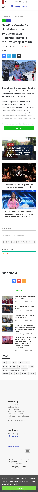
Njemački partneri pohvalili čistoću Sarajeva (24, 317)
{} (26, 242)
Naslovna (7, 16)
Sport (21, 16)
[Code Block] (21, 242)
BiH (4, 363)
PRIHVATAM (19, 488)
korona (5, 366)
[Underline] (8, 242)
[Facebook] (4, 56)
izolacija (21, 363)
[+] (29, 242)
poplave (31, 366)
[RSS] (24, 281)
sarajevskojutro (14, 370)
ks (19, 366)
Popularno (19, 290)
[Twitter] (9, 56)
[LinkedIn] (14, 56)
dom (9, 363)
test (12, 373)
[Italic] (6, 242)
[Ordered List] (13, 242)
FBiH (14, 363)
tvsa (17, 373)
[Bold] (3, 242)
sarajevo (5, 370)
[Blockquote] (19, 242)
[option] (19, 148)
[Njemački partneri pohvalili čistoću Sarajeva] (7, 319)
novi (24, 366)
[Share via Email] (19, 56)
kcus (27, 363)
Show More (19, 128)
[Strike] (11, 242)
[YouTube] (19, 281)
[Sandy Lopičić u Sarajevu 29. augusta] (7, 309)
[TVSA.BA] (19, 6)
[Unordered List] (16, 242)
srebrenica (5, 373)
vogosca (32, 373)
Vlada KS (24, 373)
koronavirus (13, 366)
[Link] (24, 242)
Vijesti (15, 16)
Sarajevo (10, 144)
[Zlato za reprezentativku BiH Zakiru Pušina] (7, 300)
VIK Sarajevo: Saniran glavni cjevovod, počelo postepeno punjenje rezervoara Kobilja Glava (18, 153)
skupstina (24, 370)
